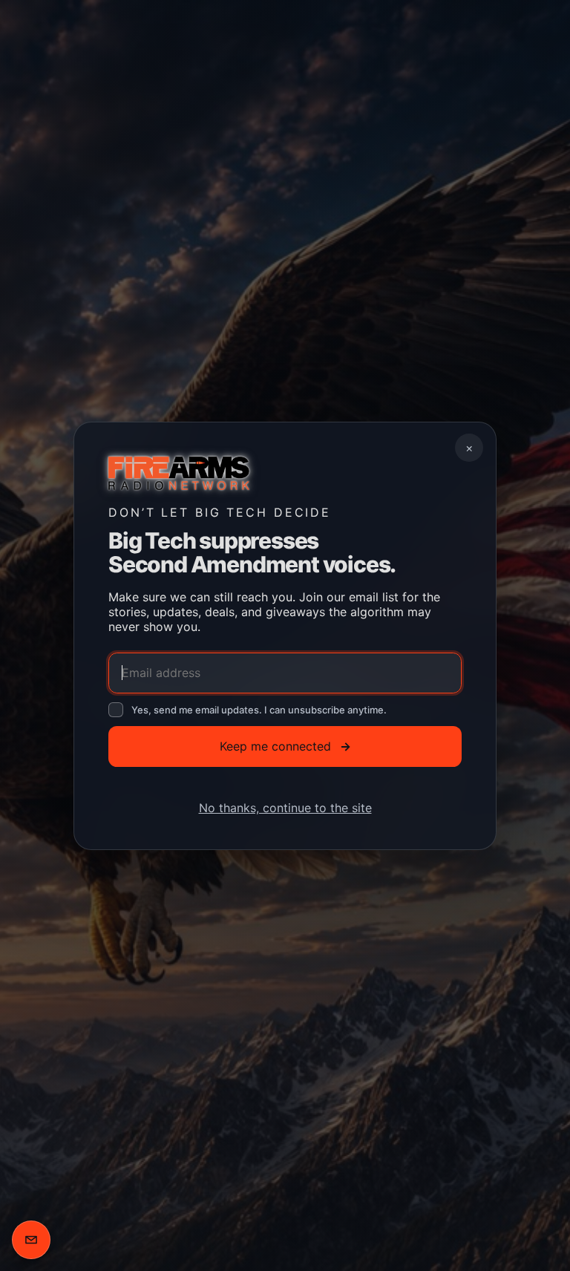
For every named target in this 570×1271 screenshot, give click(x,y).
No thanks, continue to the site (285, 807)
